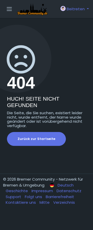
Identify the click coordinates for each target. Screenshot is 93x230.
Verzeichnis (64, 202)
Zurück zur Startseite (36, 138)
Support (14, 196)
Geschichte (17, 190)
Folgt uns (34, 196)
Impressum (43, 190)
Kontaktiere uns (21, 202)
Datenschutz (69, 190)
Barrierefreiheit (60, 196)
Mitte (45, 202)
